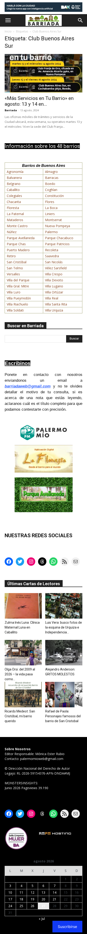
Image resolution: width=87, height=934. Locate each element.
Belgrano (13, 183)
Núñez (11, 232)
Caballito (13, 189)
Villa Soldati (15, 310)
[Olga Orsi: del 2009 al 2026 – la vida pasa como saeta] (23, 652)
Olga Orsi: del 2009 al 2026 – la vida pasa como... (20, 674)
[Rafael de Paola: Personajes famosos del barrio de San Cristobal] (63, 694)
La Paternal (15, 214)
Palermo (51, 232)
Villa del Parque (18, 280)
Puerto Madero (18, 250)
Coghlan (51, 189)
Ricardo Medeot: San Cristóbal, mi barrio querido (20, 716)
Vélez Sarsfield (56, 268)
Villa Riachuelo (17, 304)
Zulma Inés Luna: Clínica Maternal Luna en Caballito (22, 627)
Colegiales (14, 196)
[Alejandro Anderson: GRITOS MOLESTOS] (63, 652)
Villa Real (51, 298)
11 (21, 892)
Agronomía (15, 171)
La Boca (51, 208)
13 (43, 892)
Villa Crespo (53, 274)
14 (54, 892)
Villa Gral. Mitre (18, 286)
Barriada (11, 110)
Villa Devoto (54, 280)
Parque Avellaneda (21, 238)
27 (43, 906)
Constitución (54, 196)
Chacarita (14, 202)
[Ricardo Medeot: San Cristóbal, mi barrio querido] (23, 694)
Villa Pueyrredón (19, 298)
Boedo (50, 183)
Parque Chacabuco (59, 238)
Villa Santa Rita (56, 304)
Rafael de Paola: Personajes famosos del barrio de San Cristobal (63, 716)
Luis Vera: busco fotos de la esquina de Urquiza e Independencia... (63, 627)
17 (10, 899)
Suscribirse (67, 926)
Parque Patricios (57, 244)
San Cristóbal (16, 262)
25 (21, 906)
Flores (49, 202)
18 (21, 899)
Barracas (51, 177)
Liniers (50, 214)
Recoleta (51, 250)
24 (10, 906)
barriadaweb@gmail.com (28, 386)
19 (32, 899)
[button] (7, 20)
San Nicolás (54, 262)
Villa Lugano (54, 286)
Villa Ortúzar (54, 292)
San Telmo (15, 268)
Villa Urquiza (54, 310)
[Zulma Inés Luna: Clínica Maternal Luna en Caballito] (23, 606)
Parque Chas (16, 244)
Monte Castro (17, 226)
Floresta (13, 208)
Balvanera (14, 177)
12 (32, 892)
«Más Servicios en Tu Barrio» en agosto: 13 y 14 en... (39, 101)
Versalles (13, 274)
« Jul (42, 918)
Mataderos (15, 220)
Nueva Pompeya (57, 226)
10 (10, 892)
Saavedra (52, 256)
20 (43, 899)
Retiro (11, 256)
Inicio (8, 31)
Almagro (51, 171)
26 (32, 906)
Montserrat (53, 220)
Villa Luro (13, 292)
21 (54, 899)
